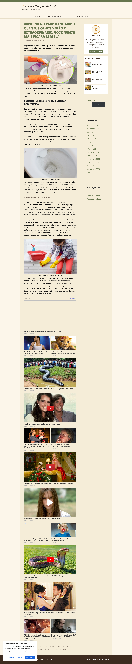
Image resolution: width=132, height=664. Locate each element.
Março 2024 (92, 149)
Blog (89, 192)
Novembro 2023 (93, 162)
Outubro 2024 (92, 125)
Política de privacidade (95, 1)
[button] (97, 16)
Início (37, 16)
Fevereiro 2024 (93, 152)
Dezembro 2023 (93, 159)
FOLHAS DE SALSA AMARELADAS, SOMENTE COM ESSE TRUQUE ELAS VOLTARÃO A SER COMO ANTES (48, 649)
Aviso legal (106, 1)
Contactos (84, 1)
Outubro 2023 (92, 166)
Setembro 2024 (93, 129)
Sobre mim (76, 1)
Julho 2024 (91, 135)
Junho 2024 (92, 139)
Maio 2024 (91, 142)
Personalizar (10, 657)
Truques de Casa (54, 16)
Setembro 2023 (93, 169)
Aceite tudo (29, 657)
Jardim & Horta (81, 16)
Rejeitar (20, 657)
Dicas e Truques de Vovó (40, 6)
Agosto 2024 (92, 132)
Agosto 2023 (92, 172)
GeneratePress (48, 659)
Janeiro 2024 (92, 156)
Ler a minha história (96, 51)
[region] (20, 651)
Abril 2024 (91, 146)
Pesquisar (91, 100)
